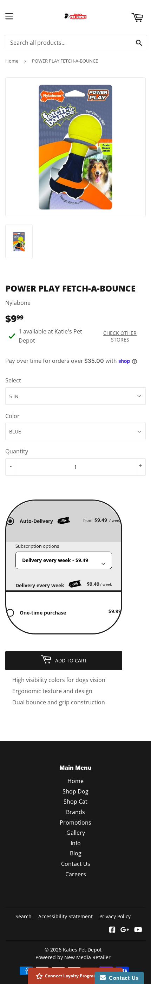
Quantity (16, 451)
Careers (75, 874)
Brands (75, 812)
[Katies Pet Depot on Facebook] (112, 930)
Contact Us (75, 864)
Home (11, 61)
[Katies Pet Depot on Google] (124, 930)
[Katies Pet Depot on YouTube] (138, 930)
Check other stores (120, 336)
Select (13, 380)
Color (12, 416)
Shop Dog (75, 791)
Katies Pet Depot (82, 949)
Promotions (75, 822)
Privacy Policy (115, 916)
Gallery (75, 832)
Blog (75, 853)
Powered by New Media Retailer (73, 957)
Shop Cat (75, 801)
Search (23, 916)
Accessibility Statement (65, 916)
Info (76, 843)
